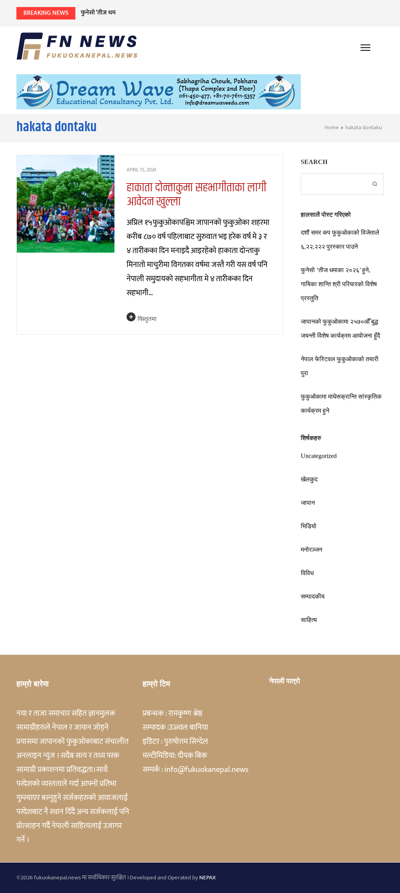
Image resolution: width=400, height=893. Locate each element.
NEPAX (207, 877)
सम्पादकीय (313, 596)
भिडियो (308, 526)
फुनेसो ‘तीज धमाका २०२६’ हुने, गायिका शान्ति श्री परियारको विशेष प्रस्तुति (339, 284)
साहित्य (309, 620)
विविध (307, 573)
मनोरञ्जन (311, 549)
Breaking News (45, 13)
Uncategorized (319, 456)
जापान (308, 502)
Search (314, 162)
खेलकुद (309, 479)
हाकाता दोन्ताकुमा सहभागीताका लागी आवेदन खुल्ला (196, 194)
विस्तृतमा (147, 319)
